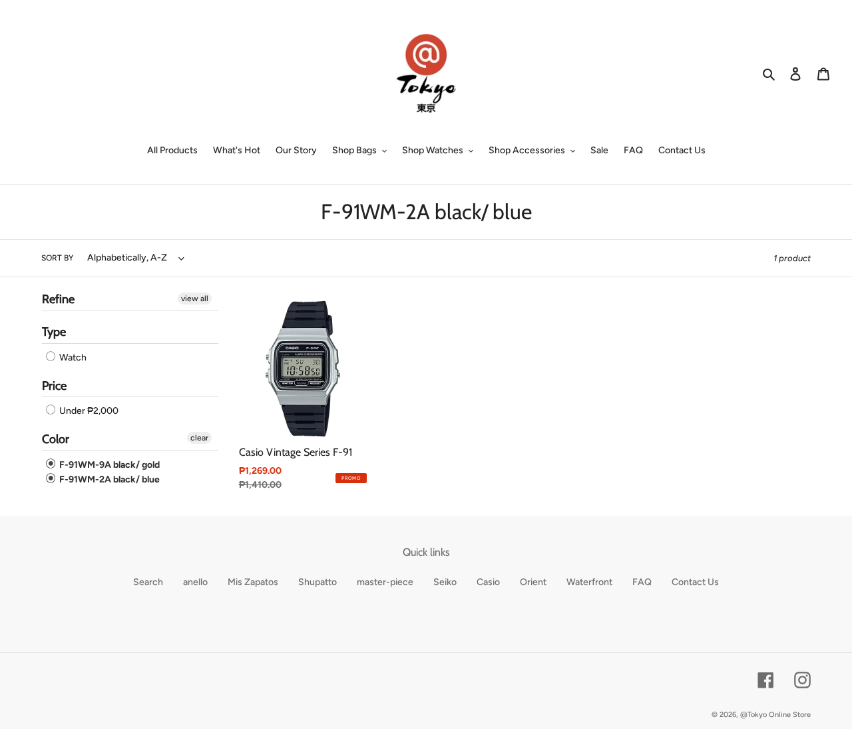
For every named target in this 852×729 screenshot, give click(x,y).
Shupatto (317, 582)
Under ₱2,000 (87, 410)
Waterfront (589, 582)
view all (194, 298)
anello (195, 582)
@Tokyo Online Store (775, 714)
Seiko (445, 582)
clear (199, 437)
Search (148, 582)
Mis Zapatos (253, 582)
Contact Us (695, 582)
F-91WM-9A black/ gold (108, 464)
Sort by (57, 258)
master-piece (385, 582)
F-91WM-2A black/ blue (108, 479)
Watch (72, 357)
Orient (533, 582)
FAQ (642, 582)
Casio (488, 582)
